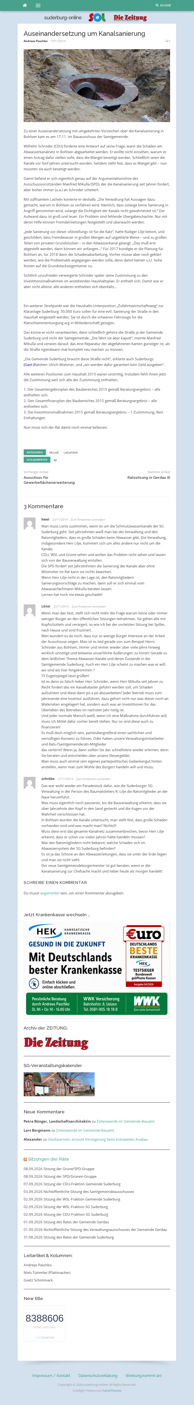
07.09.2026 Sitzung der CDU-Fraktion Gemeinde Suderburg (72, 1184)
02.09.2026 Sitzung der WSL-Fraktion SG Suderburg (66, 1206)
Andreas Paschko (36, 41)
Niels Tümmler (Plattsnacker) (47, 1272)
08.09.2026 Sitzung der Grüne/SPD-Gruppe (59, 1168)
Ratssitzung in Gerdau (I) (149, 477)
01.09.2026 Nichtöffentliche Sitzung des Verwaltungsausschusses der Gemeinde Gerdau (95, 1229)
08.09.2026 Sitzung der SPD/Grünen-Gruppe (60, 1176)
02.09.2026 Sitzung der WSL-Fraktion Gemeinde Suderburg (72, 1199)
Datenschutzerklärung (97, 1375)
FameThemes (111, 1390)
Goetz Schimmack (38, 1280)
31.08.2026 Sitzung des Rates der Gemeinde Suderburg (69, 1237)
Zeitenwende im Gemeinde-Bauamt (125, 1121)
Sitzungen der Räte (48, 1159)
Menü (36, 5)
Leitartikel (71, 452)
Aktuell (54, 452)
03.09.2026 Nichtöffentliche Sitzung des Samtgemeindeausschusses (79, 1191)
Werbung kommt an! (143, 1375)
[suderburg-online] (97, 16)
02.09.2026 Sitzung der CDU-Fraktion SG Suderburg (66, 1214)
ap (55, 460)
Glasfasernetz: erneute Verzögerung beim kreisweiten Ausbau (98, 1139)
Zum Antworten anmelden (88, 519)
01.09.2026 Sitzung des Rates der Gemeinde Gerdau (66, 1222)
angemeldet (49, 893)
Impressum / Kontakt (51, 1375)
